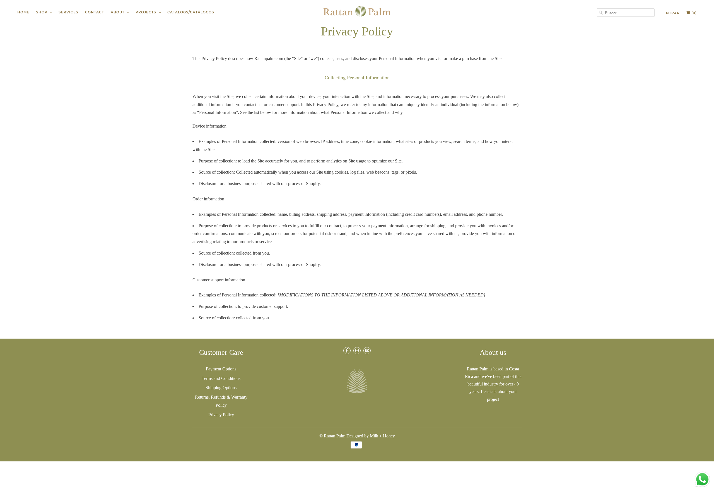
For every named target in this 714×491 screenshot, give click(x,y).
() (693, 13)
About (119, 12)
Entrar (672, 13)
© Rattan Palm (332, 435)
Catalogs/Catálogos (190, 12)
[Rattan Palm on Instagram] (357, 350)
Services (68, 12)
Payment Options (221, 369)
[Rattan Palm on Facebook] (347, 350)
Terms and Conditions (221, 378)
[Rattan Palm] (357, 11)
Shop (43, 12)
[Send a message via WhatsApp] (702, 479)
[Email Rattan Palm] (367, 350)
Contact (94, 12)
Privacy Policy (221, 414)
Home (23, 12)
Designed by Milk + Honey (370, 435)
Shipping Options (221, 387)
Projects (147, 12)
